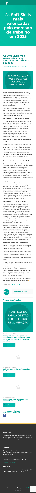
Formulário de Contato (9, 462)
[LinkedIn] (18, 490)
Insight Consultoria (18, 66)
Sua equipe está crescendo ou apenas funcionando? (15, 400)
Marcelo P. (26, 487)
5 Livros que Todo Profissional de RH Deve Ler (16, 370)
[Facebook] (16, 490)
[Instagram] (20, 490)
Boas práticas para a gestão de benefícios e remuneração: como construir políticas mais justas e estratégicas (16, 338)
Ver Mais (5, 443)
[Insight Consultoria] (6, 2)
